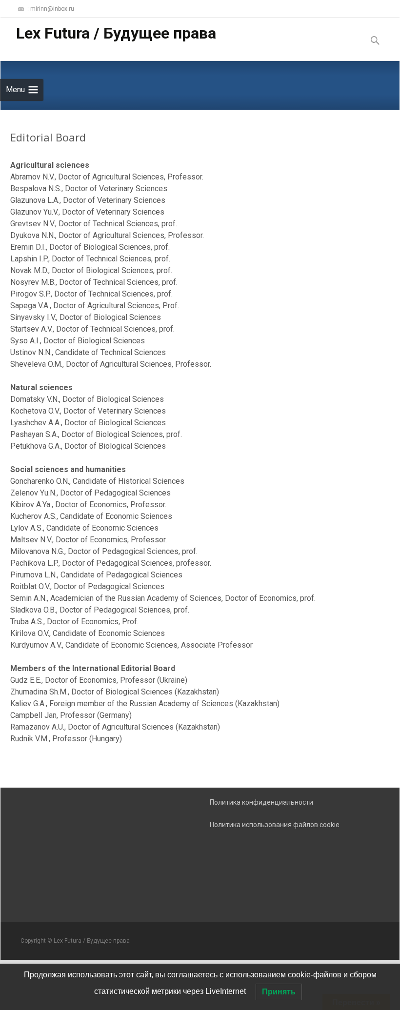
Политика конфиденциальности (261, 802)
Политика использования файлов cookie (275, 825)
